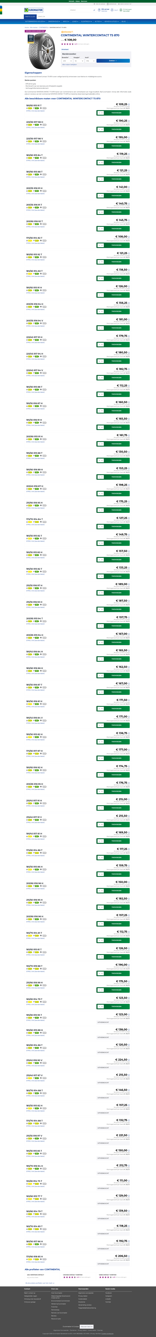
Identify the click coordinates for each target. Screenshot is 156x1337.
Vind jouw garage (29, 1302)
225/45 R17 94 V (34, 370)
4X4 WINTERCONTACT (35, 1275)
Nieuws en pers (56, 1319)
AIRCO (65, 21)
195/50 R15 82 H (34, 734)
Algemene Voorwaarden (61, 1330)
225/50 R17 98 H (34, 122)
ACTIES (97, 21)
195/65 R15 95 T (34, 1015)
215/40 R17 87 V (34, 1075)
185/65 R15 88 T (34, 387)
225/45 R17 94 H (34, 353)
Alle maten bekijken (69, 64)
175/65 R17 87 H (34, 751)
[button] (129, 104)
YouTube (108, 1302)
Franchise (54, 1307)
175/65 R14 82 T (34, 238)
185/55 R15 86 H (34, 866)
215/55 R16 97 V (34, 1135)
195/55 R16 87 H (34, 403)
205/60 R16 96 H (34, 883)
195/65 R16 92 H (34, 767)
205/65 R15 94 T (34, 618)
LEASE (74, 21)
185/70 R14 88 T (34, 1090)
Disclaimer (81, 1302)
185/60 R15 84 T (34, 155)
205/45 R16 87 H (34, 486)
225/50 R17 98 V (34, 138)
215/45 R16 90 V (34, 1060)
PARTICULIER (30, 16)
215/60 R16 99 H (34, 982)
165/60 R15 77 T (34, 1196)
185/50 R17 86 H (34, 1241)
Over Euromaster (56, 1293)
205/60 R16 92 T (34, 221)
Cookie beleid (82, 1299)
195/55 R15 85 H (34, 552)
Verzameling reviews (84, 1305)
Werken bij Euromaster (58, 1304)
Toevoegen (116, 113)
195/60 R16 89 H (34, 469)
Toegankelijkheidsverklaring (87, 1308)
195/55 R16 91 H (34, 420)
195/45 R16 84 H (34, 651)
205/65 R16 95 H (34, 784)
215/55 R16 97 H (34, 585)
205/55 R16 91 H (34, 188)
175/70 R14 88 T (34, 1120)
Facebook (108, 1293)
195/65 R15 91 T (33, 105)
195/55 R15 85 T (34, 1151)
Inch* (87, 57)
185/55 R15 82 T (34, 535)
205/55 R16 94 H (34, 304)
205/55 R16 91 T (34, 204)
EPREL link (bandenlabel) (35, 111)
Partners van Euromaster (59, 1313)
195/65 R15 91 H (34, 287)
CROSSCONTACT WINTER (72, 1275)
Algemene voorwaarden (86, 1293)
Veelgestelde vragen (30, 1296)
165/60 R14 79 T (34, 1211)
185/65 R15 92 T (34, 254)
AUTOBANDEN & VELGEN (34, 21)
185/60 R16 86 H (34, 668)
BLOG (124, 21)
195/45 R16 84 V (34, 717)
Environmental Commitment (60, 1301)
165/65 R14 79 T (34, 999)
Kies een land (86, 1326)
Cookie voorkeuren (107, 1333)
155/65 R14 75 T (34, 1181)
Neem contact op (125, 4)
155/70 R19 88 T (34, 966)
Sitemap (100, 1330)
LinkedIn (108, 1299)
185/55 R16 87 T (34, 684)
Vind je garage (100, 4)
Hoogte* (77, 57)
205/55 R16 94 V (34, 320)
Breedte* (65, 57)
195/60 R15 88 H (34, 1030)
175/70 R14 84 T (34, 519)
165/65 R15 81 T (34, 949)
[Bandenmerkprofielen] (42, 51)
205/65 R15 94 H (34, 635)
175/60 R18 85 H (34, 1256)
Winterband (65, 49)
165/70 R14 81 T (34, 933)
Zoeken (112, 61)
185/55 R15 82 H (34, 1105)
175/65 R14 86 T (34, 850)
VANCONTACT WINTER (107, 1275)
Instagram (108, 1296)
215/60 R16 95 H (34, 502)
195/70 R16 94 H (34, 1166)
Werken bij (112, 4)
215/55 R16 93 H (34, 602)
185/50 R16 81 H (34, 701)
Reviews (53, 1316)
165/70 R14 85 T (34, 1226)
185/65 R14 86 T (34, 1045)
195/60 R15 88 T (34, 453)
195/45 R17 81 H (34, 833)
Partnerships (55, 1310)
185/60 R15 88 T (34, 171)
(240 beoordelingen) (83, 44)
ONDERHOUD (53, 21)
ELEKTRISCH (85, 21)
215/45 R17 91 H (34, 800)
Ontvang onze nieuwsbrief (32, 1299)
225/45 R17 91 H (34, 337)
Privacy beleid (82, 1296)
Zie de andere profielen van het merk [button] (39, 1283)
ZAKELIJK (41, 16)
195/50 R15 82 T (34, 569)
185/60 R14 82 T (34, 271)
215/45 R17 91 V (34, 817)
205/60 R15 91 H (34, 436)
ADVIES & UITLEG (111, 21)
